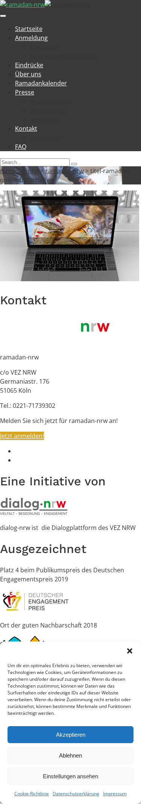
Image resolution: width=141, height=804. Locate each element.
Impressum (115, 793)
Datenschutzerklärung (76, 793)
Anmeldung (31, 38)
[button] (129, 651)
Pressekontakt (50, 101)
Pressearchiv (48, 110)
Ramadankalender (41, 83)
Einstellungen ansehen (70, 776)
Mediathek (45, 119)
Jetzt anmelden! (22, 436)
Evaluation (45, 47)
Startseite (28, 29)
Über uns (28, 74)
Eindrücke (29, 65)
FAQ (20, 147)
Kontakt (26, 128)
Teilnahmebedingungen (63, 56)
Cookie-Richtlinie (31, 793)
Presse (24, 92)
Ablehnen (70, 755)
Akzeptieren (70, 734)
